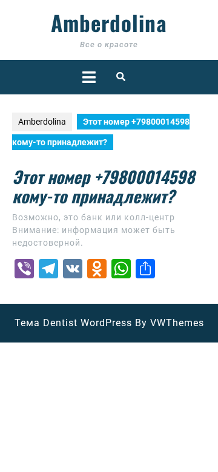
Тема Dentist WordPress (73, 323)
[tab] (89, 77)
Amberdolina (109, 22)
